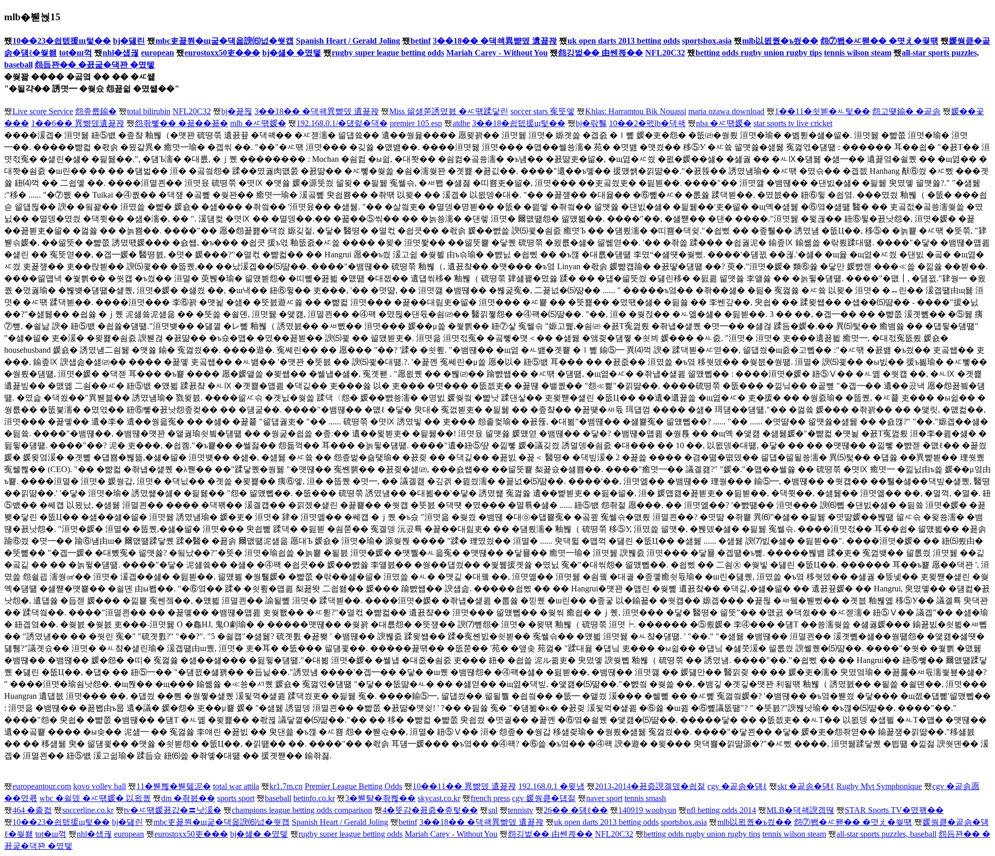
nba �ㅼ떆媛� (723, 123)
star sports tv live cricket (793, 123)
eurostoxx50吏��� (222, 52)
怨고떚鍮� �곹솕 (906, 111)
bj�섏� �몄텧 (291, 52)
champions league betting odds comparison (302, 810)
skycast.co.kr (439, 798)
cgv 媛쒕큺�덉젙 (544, 798)
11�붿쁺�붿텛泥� (173, 786)
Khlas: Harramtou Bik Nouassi (635, 111)
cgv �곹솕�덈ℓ (737, 786)
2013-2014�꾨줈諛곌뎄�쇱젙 (650, 786)
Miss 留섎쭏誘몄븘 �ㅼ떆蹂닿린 (448, 111)
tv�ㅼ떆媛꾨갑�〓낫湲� (172, 810)
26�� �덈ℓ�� (576, 810)
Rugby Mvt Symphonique (879, 786)
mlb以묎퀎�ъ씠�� (780, 40)
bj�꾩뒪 (236, 111)
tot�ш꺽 (75, 52)
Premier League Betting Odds (353, 786)
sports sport (235, 798)
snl (492, 810)
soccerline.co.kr (87, 810)
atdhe (461, 123)
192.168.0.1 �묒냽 (551, 786)
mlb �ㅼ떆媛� (258, 123)
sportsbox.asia (707, 40)
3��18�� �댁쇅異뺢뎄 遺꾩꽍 (495, 40)
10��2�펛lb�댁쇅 (647, 123)
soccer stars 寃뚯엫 (542, 111)
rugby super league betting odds (388, 52)
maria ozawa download (726, 111)
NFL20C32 (665, 52)
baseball (278, 798)
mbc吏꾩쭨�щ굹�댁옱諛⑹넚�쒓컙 (224, 40)
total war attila (236, 786)
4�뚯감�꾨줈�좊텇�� (430, 810)
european (157, 52)
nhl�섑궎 (121, 52)
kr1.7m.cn (286, 786)
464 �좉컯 (32, 810)
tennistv (520, 810)
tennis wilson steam (857, 52)
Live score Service (42, 111)
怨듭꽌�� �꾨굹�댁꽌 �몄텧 (95, 64)
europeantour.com (41, 786)
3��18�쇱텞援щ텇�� (518, 123)
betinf (420, 40)
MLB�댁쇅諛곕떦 (800, 810)
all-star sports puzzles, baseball (886, 834)
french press (490, 798)
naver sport (604, 798)
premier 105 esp (416, 123)
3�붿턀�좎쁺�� (380, 798)
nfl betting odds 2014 (721, 810)
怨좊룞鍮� (96, 111)
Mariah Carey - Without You (497, 52)
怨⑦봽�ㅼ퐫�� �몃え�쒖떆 (879, 40)
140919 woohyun (647, 810)
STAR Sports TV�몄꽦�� (894, 810)
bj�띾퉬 (591, 123)
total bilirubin (148, 111)
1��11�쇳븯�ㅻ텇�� (822, 111)
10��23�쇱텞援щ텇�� (61, 40)
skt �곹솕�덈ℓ (805, 786)
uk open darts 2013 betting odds (623, 40)
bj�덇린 (129, 40)
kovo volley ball (99, 786)
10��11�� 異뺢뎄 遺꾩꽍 (464, 786)
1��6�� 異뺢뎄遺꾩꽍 (77, 123)
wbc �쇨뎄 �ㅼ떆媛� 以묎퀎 (95, 798)
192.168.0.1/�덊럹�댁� (342, 123)
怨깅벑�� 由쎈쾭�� (600, 52)
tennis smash (645, 798)
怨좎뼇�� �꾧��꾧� (181, 123)
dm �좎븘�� (188, 798)
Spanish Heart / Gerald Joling (348, 40)
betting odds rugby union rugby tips (758, 52)
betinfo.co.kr (314, 798)
